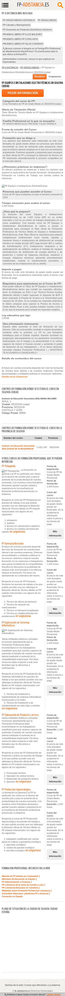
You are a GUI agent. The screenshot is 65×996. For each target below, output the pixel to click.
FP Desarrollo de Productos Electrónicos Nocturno (27, 29)
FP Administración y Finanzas (16, 882)
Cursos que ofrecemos (36, 985)
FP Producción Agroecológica (16, 789)
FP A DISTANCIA (10, 67)
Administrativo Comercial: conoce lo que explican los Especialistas (29, 60)
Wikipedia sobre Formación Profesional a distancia (26, 891)
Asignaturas (55, 76)
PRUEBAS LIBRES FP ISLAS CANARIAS (23, 44)
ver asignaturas (17, 531)
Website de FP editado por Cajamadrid (20, 876)
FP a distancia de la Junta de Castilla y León (23, 885)
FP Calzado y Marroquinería (16, 25)
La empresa (54, 985)
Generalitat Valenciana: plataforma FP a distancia (25, 893)
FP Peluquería (8, 466)
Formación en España (12, 896)
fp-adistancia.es (22, 991)
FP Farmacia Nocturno (13, 543)
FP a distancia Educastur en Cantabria (20, 888)
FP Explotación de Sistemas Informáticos (16, 624)
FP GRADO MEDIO (47, 20)
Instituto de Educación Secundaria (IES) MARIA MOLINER (29, 398)
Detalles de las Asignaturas (15, 377)
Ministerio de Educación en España (18, 879)
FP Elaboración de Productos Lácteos (20, 715)
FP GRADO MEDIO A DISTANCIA (19, 20)
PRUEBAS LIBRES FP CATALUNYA (20, 39)
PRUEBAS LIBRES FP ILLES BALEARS (22, 34)
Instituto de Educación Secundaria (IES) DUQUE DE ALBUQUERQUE (18, 447)
